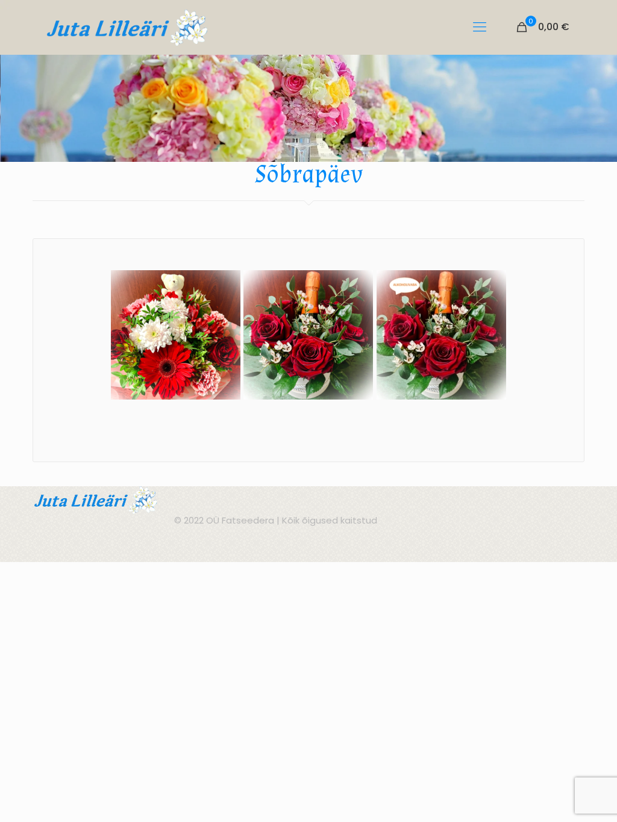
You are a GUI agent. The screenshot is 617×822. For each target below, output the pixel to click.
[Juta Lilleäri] (128, 27)
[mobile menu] (479, 27)
